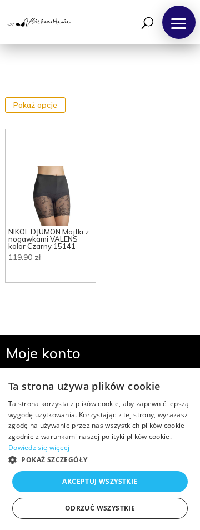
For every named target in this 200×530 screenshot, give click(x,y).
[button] (179, 22)
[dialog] (100, 449)
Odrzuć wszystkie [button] (100, 508)
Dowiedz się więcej (38, 447)
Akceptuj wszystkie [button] (99, 481)
